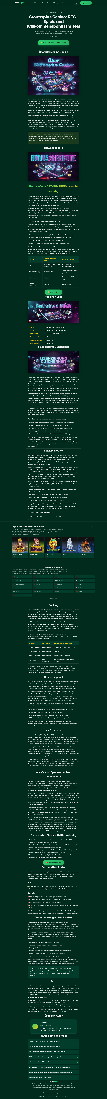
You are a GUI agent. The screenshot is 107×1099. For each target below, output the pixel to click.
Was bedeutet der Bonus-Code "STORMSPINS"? (44, 1046)
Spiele (49, 3)
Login (76, 3)
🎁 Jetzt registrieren (53, 863)
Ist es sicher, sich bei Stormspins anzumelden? (44, 1062)
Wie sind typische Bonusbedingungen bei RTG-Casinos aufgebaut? (50, 1072)
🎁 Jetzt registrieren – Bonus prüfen (54, 42)
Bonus (43, 3)
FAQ (62, 3)
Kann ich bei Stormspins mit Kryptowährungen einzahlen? (47, 1051)
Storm (20, 3)
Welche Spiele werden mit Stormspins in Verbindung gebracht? (49, 1067)
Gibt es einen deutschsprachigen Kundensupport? (45, 1057)
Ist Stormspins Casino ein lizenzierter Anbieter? (44, 1041)
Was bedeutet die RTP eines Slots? (40, 1077)
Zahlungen (56, 3)
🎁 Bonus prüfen (53, 292)
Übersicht (37, 3)
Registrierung (86, 3)
